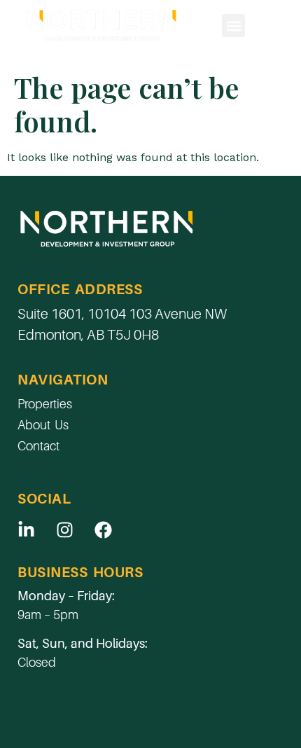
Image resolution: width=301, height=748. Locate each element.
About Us (43, 424)
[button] (233, 25)
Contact (38, 445)
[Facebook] (102, 530)
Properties (45, 403)
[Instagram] (64, 530)
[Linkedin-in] (25, 530)
